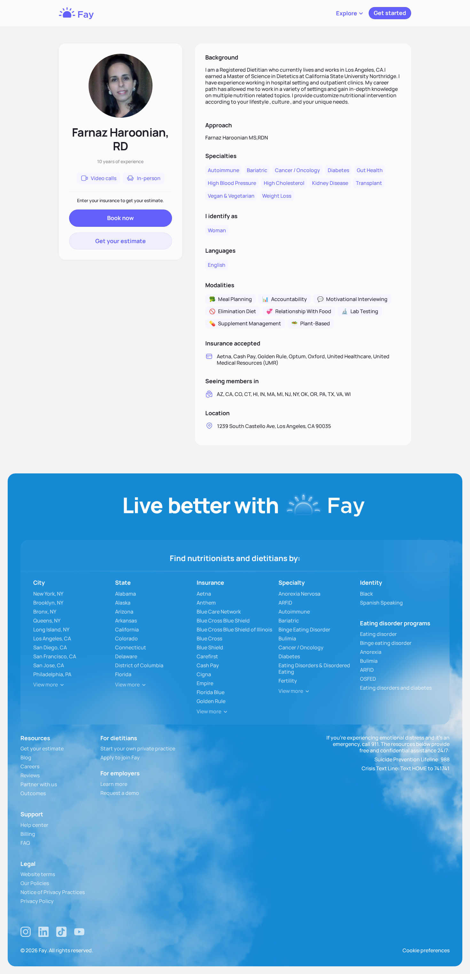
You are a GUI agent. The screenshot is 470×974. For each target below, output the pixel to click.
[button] (350, 13)
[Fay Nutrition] (76, 13)
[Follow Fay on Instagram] (25, 932)
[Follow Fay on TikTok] (61, 932)
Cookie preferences (426, 950)
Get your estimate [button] (120, 241)
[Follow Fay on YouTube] (79, 932)
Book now (120, 218)
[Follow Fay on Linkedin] (43, 932)
